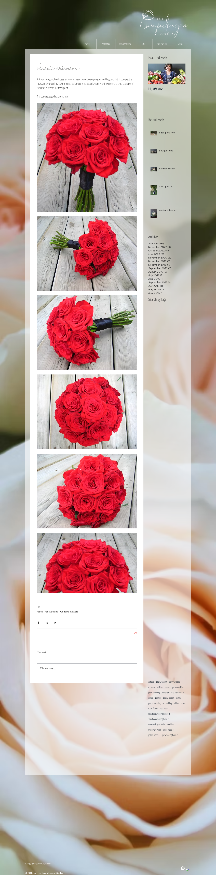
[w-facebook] (188, 870)
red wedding (51, 611)
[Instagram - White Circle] (183, 868)
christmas (151, 687)
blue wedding (161, 681)
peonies (158, 697)
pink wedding (168, 697)
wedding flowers (69, 611)
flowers (167, 687)
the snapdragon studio (156, 724)
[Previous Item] (153, 73)
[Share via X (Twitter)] (46, 622)
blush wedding (174, 681)
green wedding (154, 692)
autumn (151, 681)
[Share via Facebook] (38, 622)
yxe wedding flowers (170, 735)
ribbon (176, 703)
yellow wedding (154, 735)
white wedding (168, 729)
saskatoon (164, 708)
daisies (160, 687)
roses (40, 611)
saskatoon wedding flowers (158, 719)
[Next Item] (180, 73)
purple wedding (154, 703)
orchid (150, 697)
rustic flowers (153, 708)
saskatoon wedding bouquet (159, 713)
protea (178, 697)
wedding (170, 724)
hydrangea (165, 692)
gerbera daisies (177, 687)
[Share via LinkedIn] (55, 622)
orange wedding (177, 692)
